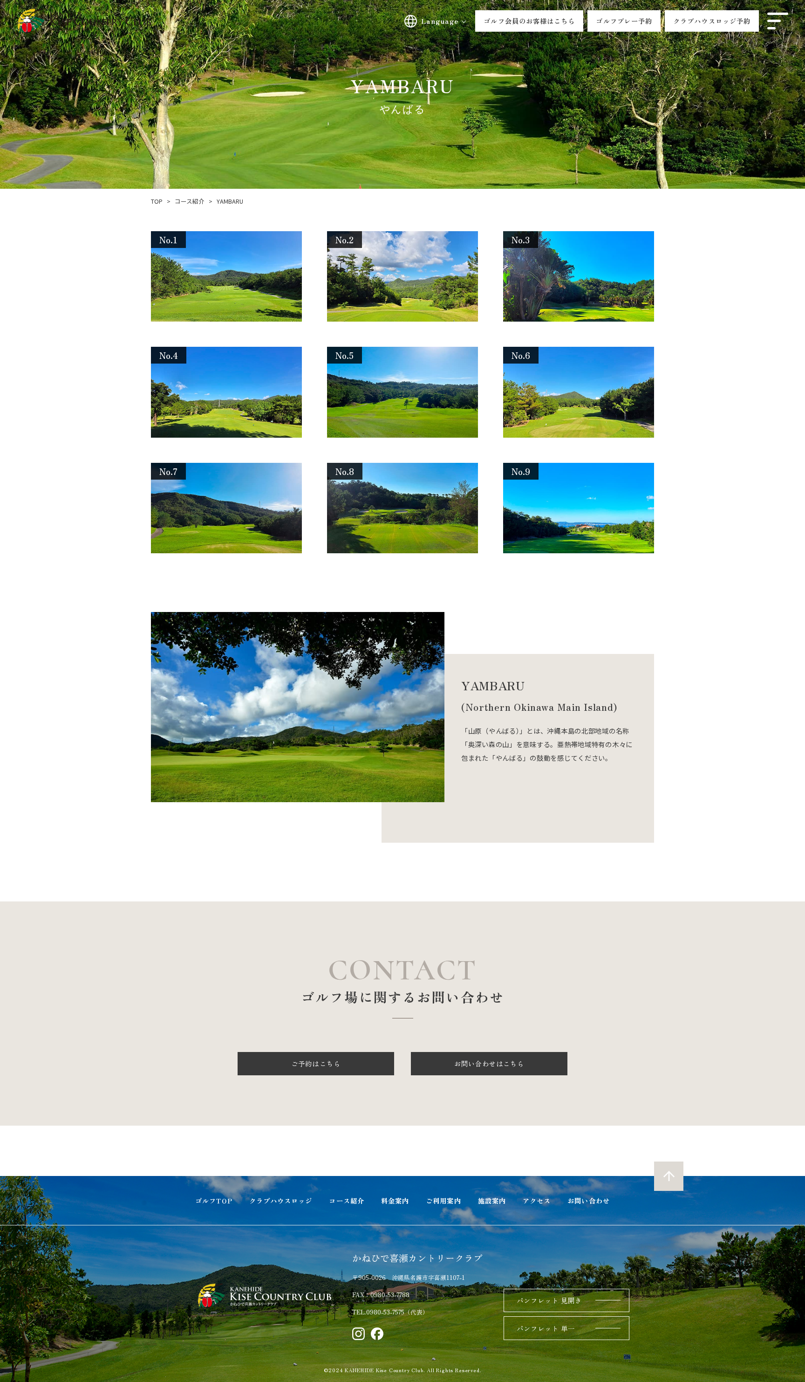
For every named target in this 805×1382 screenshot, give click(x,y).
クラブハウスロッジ (281, 1200)
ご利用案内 (443, 1200)
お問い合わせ (588, 1200)
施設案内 (492, 1200)
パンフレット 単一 (546, 1328)
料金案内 (395, 1200)
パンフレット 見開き (549, 1300)
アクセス (537, 1200)
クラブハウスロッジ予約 (711, 21)
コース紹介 (346, 1200)
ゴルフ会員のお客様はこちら (529, 21)
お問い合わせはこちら (489, 1063)
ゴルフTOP (213, 1200)
